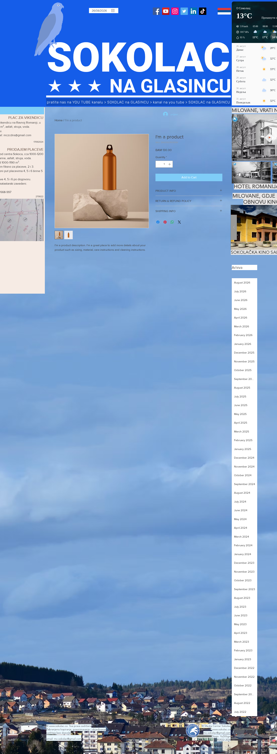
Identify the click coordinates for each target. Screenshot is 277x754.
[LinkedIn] (193, 11)
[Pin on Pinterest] (165, 222)
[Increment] (170, 164)
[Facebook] (156, 11)
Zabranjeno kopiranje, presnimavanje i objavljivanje (76, 729)
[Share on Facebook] (158, 222)
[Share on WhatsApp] (172, 222)
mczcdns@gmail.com (17, 135)
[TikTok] (202, 11)
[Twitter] (184, 11)
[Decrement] (158, 164)
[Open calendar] (112, 10)
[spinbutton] (164, 164)
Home (59, 120)
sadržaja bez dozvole (58, 732)
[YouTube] (165, 11)
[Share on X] (179, 222)
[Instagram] (175, 11)
